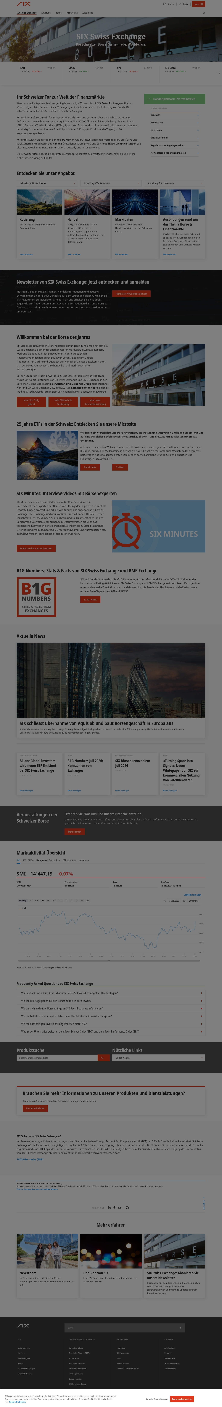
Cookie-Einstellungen (157, 1399)
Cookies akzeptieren (182, 1399)
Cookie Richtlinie (17, 1402)
